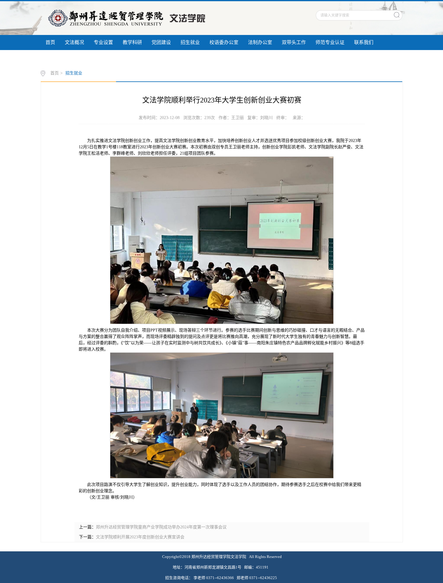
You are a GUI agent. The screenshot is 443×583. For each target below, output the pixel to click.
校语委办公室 (223, 42)
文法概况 (74, 42)
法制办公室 (260, 42)
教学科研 (132, 42)
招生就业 (190, 42)
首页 (50, 42)
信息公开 (55, 57)
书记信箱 (84, 57)
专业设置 (103, 42)
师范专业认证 (330, 42)
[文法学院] (128, 18)
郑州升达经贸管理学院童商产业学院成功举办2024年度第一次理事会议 (161, 527)
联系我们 (363, 42)
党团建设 (161, 42)
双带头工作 (294, 42)
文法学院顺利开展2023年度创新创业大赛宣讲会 (140, 537)
